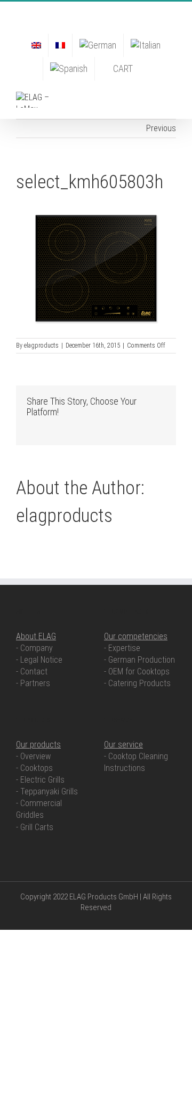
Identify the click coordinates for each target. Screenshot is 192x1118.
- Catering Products (137, 683)
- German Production (139, 660)
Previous (161, 128)
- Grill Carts (34, 827)
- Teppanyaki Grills (47, 791)
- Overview (33, 756)
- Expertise (122, 648)
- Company (34, 648)
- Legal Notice (39, 660)
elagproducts (41, 345)
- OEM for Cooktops (137, 671)
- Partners (33, 683)
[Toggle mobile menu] (171, 97)
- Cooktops (34, 768)
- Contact (31, 671)
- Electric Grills (40, 780)
